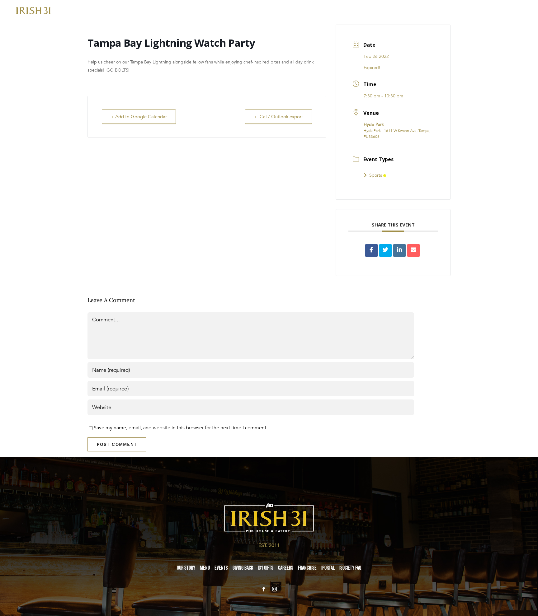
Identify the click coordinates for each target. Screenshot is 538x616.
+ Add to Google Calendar (139, 117)
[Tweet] (385, 250)
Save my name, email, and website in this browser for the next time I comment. (180, 427)
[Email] (413, 250)
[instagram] (274, 589)
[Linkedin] (399, 250)
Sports (375, 175)
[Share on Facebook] (371, 250)
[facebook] (263, 589)
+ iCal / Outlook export (278, 117)
